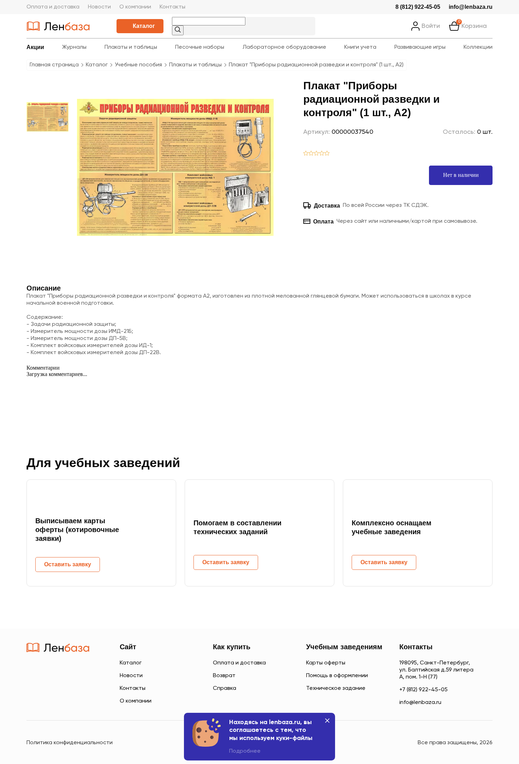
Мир (86, 700)
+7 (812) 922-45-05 (423, 690)
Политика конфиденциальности (69, 743)
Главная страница (54, 65)
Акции (35, 47)
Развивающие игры (420, 47)
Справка (224, 688)
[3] (316, 154)
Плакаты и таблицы (131, 47)
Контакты (172, 7)
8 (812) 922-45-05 (417, 7)
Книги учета (360, 47)
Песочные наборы (199, 47)
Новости (99, 7)
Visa (58, 700)
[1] (306, 154)
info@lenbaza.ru (471, 7)
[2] (311, 154)
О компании (135, 7)
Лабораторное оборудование (284, 47)
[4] (321, 154)
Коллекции (478, 47)
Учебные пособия (138, 65)
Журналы (74, 47)
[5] (327, 154)
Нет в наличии (461, 175)
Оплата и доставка (52, 7)
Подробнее (245, 751)
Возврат (224, 676)
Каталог (144, 26)
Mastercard (33, 700)
